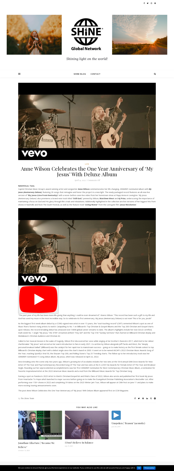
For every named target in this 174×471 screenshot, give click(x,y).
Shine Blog (80, 74)
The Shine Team (27, 398)
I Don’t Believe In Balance (79, 442)
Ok (139, 468)
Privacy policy (149, 468)
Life (87, 164)
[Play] (38, 299)
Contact (96, 74)
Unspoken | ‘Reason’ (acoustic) (128, 423)
